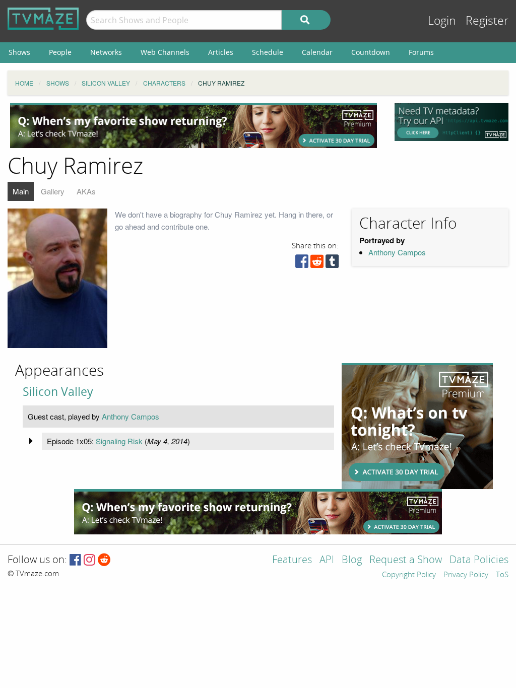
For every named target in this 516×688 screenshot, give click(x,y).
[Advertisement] (193, 125)
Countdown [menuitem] (370, 52)
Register (487, 21)
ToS (502, 575)
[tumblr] (332, 263)
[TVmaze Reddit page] (104, 560)
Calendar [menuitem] (317, 52)
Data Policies (478, 560)
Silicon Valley (58, 391)
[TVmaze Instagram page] (89, 560)
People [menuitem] (60, 52)
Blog (352, 560)
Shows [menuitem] (19, 52)
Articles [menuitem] (220, 52)
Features (292, 560)
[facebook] (301, 263)
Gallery (52, 191)
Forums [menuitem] (421, 52)
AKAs (86, 191)
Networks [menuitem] (106, 52)
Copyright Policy (409, 575)
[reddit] (317, 263)
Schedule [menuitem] (267, 52)
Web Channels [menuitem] (165, 52)
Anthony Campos (397, 252)
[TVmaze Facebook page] (75, 560)
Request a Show (405, 560)
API (326, 560)
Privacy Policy (465, 575)
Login (442, 21)
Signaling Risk (119, 441)
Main (21, 191)
